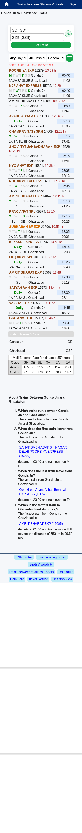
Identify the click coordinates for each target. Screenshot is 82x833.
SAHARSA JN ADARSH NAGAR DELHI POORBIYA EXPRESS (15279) (43, 451)
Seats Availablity (41, 564)
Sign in (74, 4)
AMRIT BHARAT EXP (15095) (41, 523)
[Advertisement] (41, 625)
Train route (65, 572)
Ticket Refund (38, 579)
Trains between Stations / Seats (31, 572)
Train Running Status (52, 557)
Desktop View (62, 579)
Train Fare (17, 579)
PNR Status (24, 557)
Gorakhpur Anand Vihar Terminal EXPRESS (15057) (42, 492)
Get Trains (41, 45)
